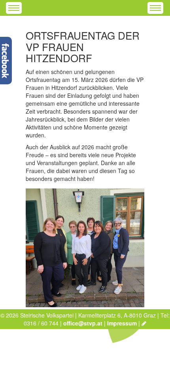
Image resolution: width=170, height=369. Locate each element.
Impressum (122, 323)
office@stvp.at (82, 323)
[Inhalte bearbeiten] (144, 323)
